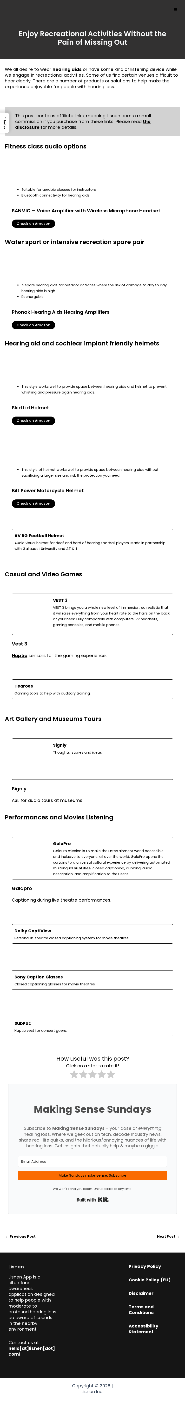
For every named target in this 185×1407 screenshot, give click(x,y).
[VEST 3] (92, 614)
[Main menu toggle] (175, 9)
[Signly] (92, 759)
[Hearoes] (92, 689)
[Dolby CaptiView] (92, 933)
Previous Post (20, 1236)
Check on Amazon (33, 223)
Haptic (19, 655)
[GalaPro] (92, 858)
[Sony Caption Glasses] (92, 980)
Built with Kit (93, 1199)
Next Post (168, 1236)
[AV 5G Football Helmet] (92, 541)
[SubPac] (92, 1026)
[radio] (74, 1075)
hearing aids (67, 69)
